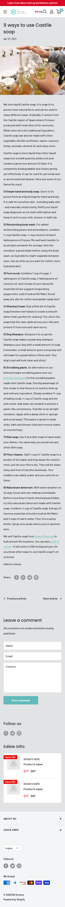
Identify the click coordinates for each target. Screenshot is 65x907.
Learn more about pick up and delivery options (32, 2)
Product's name (33, 764)
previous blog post (14, 377)
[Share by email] (36, 577)
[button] (39, 12)
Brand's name (32, 759)
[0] (59, 12)
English (9, 848)
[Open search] (45, 12)
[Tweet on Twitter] (29, 577)
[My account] (51, 12)
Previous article (16, 598)
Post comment (21, 700)
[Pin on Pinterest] (23, 577)
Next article (50, 598)
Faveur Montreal (44, 536)
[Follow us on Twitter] (12, 733)
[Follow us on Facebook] (5, 733)
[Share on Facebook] (16, 577)
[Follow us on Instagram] (19, 733)
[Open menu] (5, 11)
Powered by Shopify (14, 899)
